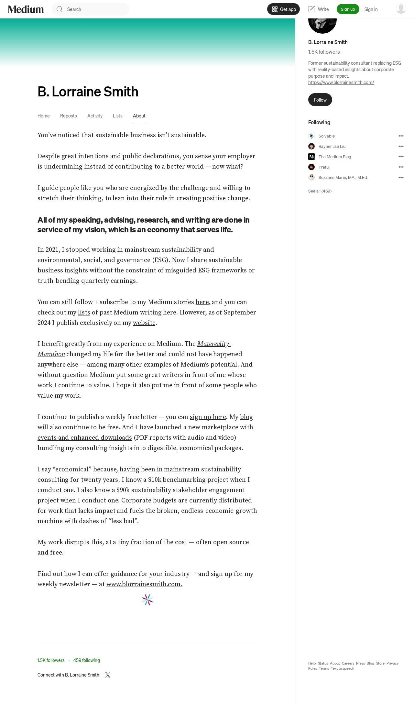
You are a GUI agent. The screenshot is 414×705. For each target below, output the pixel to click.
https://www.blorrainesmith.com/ (341, 82)
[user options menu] (401, 8)
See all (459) (320, 190)
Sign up (348, 9)
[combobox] (98, 9)
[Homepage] (26, 9)
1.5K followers (51, 660)
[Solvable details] (401, 136)
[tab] (44, 115)
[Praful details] (401, 167)
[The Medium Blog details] (401, 156)
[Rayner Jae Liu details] (401, 146)
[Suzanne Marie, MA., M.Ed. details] (401, 177)
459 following (86, 660)
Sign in (371, 9)
